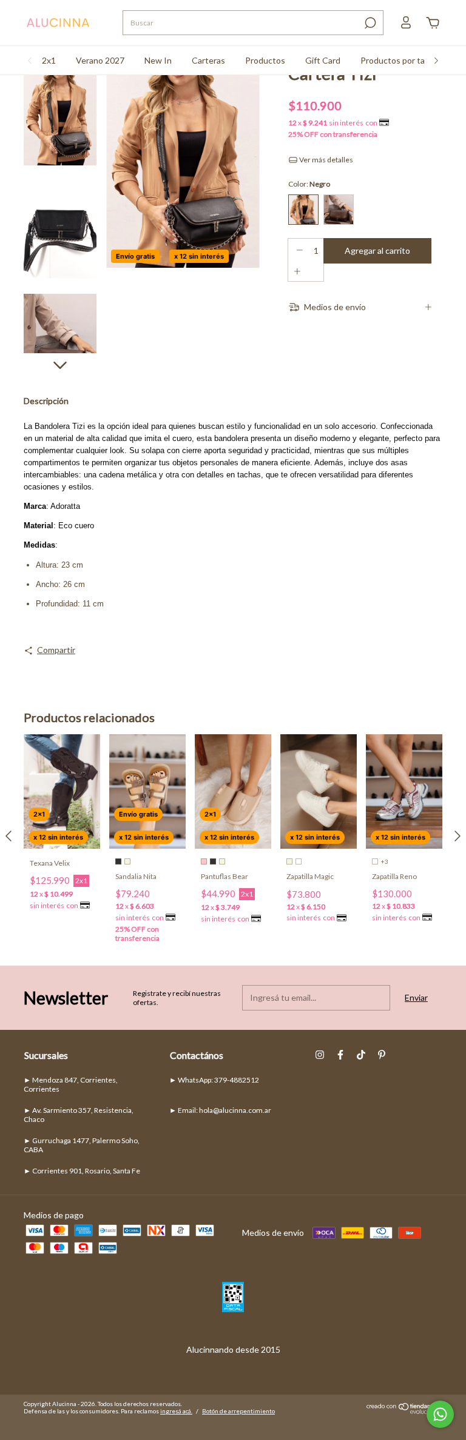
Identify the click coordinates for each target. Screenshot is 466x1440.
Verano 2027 (100, 60)
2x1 (49, 60)
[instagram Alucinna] (320, 1055)
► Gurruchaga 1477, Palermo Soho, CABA (82, 1145)
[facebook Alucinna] (340, 1055)
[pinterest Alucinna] (382, 1055)
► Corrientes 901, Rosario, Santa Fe (82, 1170)
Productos (265, 60)
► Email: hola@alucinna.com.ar (220, 1110)
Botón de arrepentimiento (238, 1411)
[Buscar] (369, 23)
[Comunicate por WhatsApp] (440, 1414)
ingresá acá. (176, 1411)
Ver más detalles (325, 159)
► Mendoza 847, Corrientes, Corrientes (71, 1084)
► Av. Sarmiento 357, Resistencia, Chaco (78, 1115)
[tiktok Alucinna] (361, 1055)
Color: (309, 183)
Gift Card (322, 60)
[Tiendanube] (404, 1410)
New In (158, 60)
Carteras (208, 60)
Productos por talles (398, 60)
